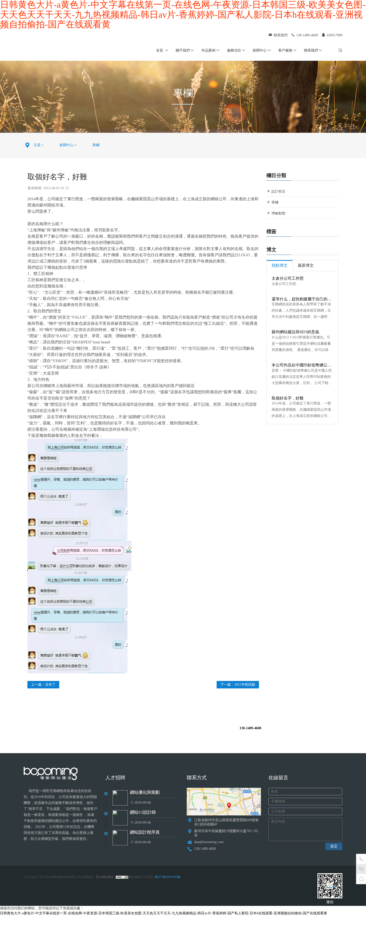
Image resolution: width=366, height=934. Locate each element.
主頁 (37, 145)
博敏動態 (277, 213)
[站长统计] (121, 877)
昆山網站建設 (105, 877)
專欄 (95, 145)
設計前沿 (277, 191)
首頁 (160, 50)
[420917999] (361, 879)
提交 (333, 846)
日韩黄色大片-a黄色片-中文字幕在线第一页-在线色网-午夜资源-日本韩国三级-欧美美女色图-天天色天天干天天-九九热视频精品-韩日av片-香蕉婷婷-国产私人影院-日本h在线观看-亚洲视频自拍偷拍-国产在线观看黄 (163, 913)
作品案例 (208, 50)
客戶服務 (285, 50)
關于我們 (183, 50)
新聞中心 (260, 50)
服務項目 (234, 50)
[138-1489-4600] (361, 860)
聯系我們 (311, 50)
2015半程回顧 (244, 684)
